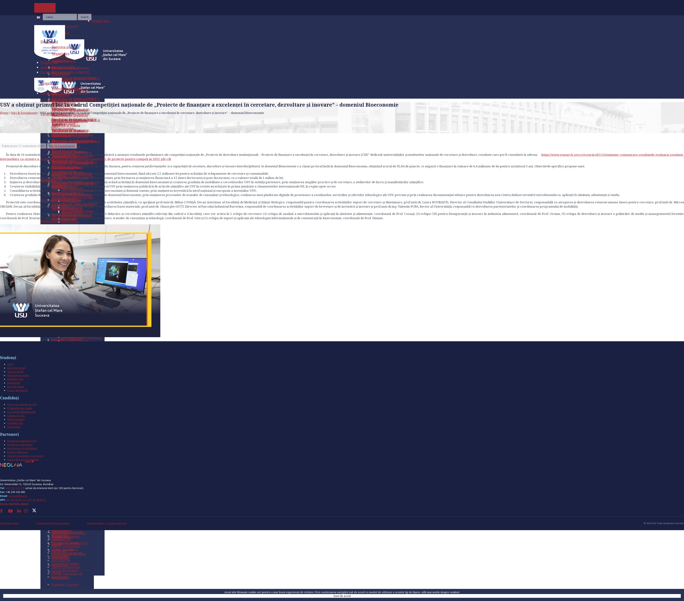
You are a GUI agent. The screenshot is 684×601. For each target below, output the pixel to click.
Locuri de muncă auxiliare (23, 459)
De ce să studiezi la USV (22, 404)
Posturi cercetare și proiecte (25, 456)
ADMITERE (45, 8)
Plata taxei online (18, 375)
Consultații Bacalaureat (21, 412)
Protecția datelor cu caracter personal (107, 523)
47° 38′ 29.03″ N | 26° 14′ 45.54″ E (26, 499)
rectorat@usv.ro (17, 496)
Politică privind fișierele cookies (53, 523)
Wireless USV (15, 379)
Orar (10, 364)
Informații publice (9, 523)
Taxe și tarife (15, 371)
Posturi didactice (17, 452)
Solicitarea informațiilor (22, 448)
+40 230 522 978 (15, 488)
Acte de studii (15, 386)
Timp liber (14, 426)
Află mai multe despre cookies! (441, 592)
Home (4, 113)
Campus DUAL (16, 415)
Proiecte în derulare (19, 444)
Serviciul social (16, 368)
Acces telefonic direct (14, 503)
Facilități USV (15, 423)
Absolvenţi (13, 383)
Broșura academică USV (22, 441)
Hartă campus (16, 419)
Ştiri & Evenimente (24, 113)
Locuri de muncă (17, 390)
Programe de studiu (19, 408)
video (28, 461)
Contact (7, 473)
